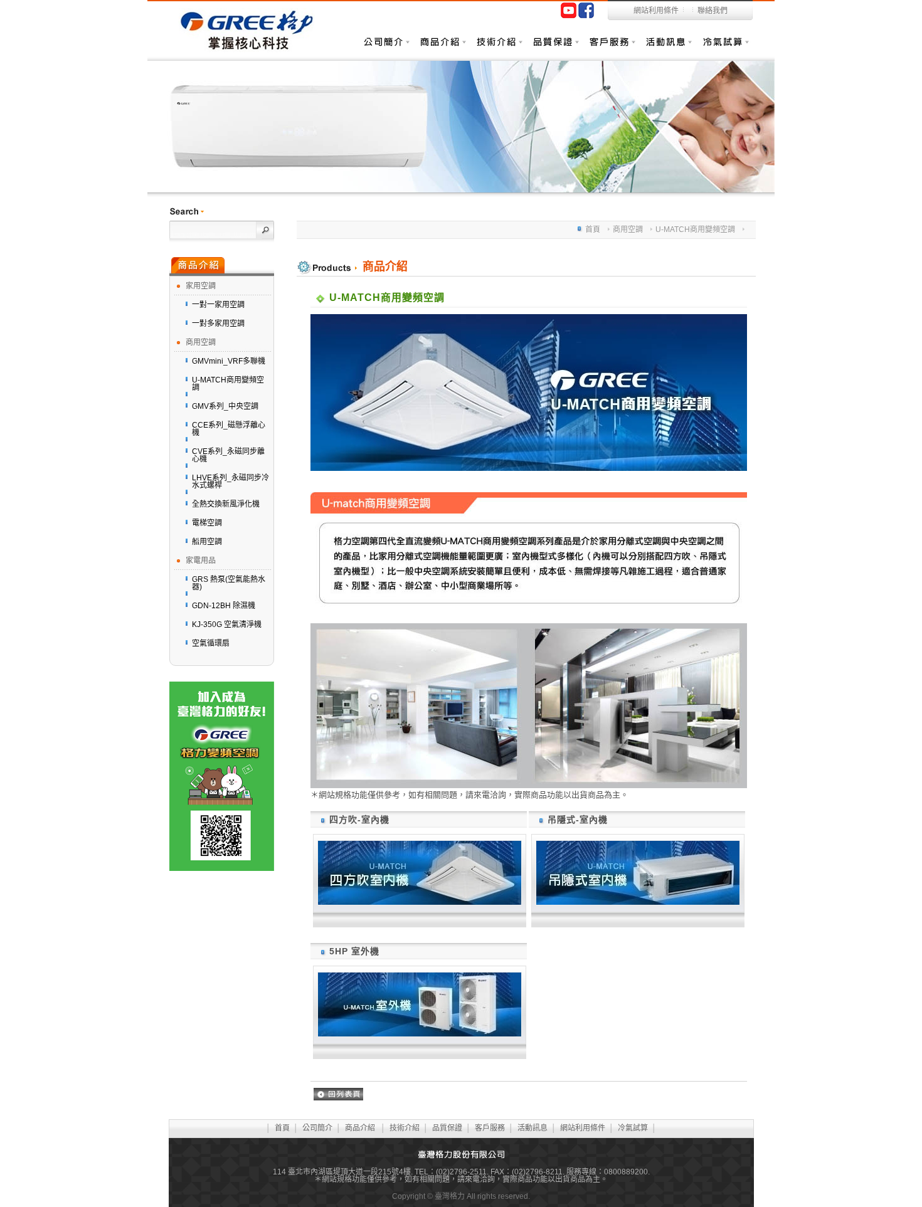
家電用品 (201, 560)
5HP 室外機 (354, 951)
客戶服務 (611, 47)
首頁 (592, 229)
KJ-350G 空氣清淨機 (227, 624)
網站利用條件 (656, 10)
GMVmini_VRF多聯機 (228, 361)
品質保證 (555, 47)
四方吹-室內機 (359, 819)
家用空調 (201, 286)
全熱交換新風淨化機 (226, 504)
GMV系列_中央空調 (225, 406)
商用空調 (201, 342)
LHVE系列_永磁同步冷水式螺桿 (230, 481)
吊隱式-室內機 (578, 819)
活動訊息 (668, 47)
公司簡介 (317, 1128)
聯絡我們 (712, 10)
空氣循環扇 (211, 643)
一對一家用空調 (218, 304)
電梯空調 (207, 523)
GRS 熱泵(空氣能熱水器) (228, 583)
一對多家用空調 (218, 323)
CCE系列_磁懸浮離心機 (228, 429)
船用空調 (207, 541)
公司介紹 (386, 47)
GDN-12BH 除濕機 (223, 605)
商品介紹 (442, 47)
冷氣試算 (724, 47)
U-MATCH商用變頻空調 (228, 384)
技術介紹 (498, 47)
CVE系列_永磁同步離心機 (228, 455)
